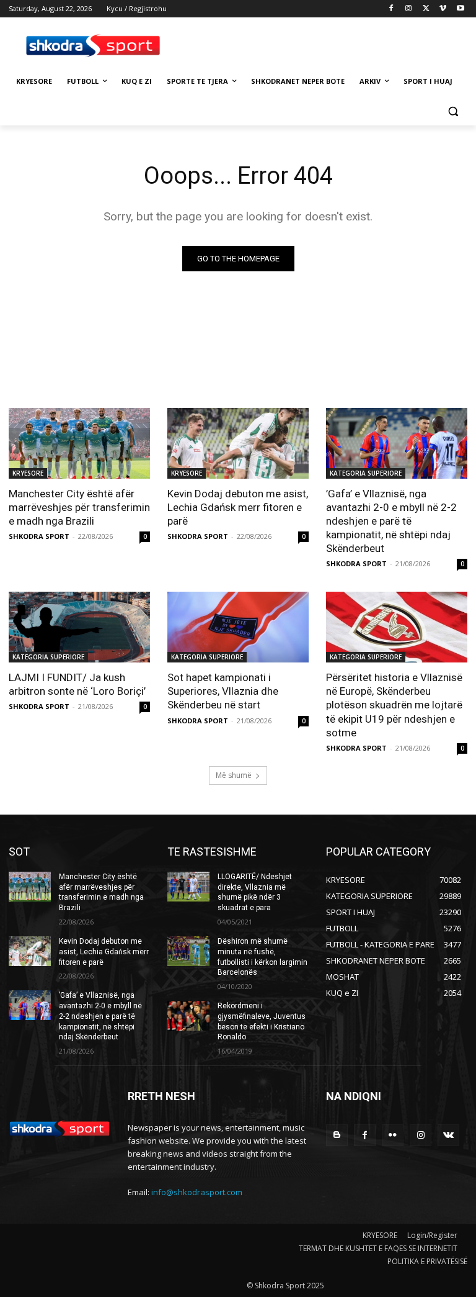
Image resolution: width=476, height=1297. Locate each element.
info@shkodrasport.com (196, 1192)
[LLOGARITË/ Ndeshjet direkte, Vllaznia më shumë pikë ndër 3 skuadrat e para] (188, 887)
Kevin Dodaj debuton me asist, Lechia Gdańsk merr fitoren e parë (237, 507)
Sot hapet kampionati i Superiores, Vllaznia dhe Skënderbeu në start (222, 691)
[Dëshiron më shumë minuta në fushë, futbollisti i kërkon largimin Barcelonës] (188, 951)
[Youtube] (460, 9)
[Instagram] (409, 9)
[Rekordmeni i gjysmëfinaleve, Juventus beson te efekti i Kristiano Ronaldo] (188, 1016)
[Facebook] (391, 9)
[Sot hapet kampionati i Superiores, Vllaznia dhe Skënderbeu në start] (238, 627)
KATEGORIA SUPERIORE (366, 473)
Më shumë (234, 775)
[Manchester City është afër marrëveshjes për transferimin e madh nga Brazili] (79, 443)
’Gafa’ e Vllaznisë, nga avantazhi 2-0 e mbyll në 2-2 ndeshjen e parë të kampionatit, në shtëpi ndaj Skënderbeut (391, 520)
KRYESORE (27, 473)
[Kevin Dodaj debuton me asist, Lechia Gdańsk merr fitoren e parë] (238, 443)
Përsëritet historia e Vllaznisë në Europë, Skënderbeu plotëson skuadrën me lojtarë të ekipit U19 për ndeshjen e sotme (394, 704)
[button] (452, 111)
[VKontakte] (448, 1135)
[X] (426, 9)
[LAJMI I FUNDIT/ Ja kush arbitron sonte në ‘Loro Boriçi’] (79, 627)
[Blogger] (337, 1135)
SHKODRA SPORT (39, 536)
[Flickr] (392, 1135)
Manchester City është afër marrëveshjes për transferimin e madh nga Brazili (79, 507)
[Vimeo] (443, 9)
